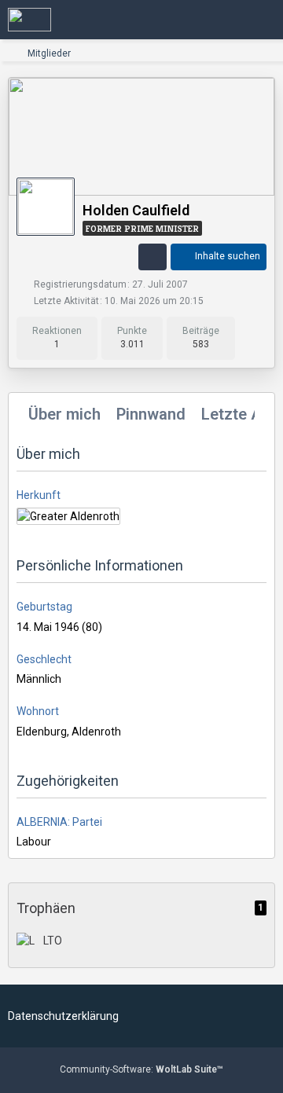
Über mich (64, 414)
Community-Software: (141, 1069)
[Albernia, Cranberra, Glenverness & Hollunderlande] (29, 19)
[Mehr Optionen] (152, 257)
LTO (52, 940)
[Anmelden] (223, 19)
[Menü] (262, 19)
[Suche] (184, 19)
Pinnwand (151, 414)
